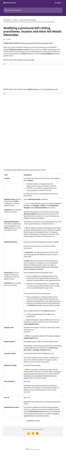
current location (31, 190)
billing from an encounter (26, 60)
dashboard (35, 89)
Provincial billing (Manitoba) (27, 20)
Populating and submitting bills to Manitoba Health (36, 43)
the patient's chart (51, 89)
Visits (30, 89)
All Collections (7, 20)
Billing (15, 20)
